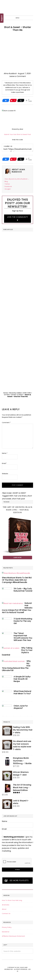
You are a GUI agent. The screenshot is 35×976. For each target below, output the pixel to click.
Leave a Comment (17, 76)
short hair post (18, 498)
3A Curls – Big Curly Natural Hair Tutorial (23, 589)
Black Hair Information (17, 8)
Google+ (8, 189)
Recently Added (15, 393)
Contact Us (6, 913)
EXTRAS (7, 395)
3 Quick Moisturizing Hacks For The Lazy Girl (23, 621)
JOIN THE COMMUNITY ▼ (17, 219)
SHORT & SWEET (17, 395)
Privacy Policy (6, 927)
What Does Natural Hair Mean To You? (22, 692)
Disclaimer (5, 932)
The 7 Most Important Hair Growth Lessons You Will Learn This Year (23, 637)
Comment (6, 422)
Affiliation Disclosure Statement (13, 936)
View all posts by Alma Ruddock (17, 179)
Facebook (8, 186)
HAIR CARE (27, 393)
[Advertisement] (17, 51)
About (4, 909)
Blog (6, 181)
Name (4, 453)
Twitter (7, 184)
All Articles (5, 905)
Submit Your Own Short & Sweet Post (17, 134)
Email (4, 463)
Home (5, 393)
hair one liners (20, 496)
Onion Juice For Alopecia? (21, 706)
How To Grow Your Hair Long (12, 900)
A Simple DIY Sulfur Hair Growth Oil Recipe (22, 679)
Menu (17, 18)
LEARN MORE (17, 558)
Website (5, 474)
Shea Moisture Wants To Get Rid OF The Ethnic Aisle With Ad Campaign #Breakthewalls (17, 580)
